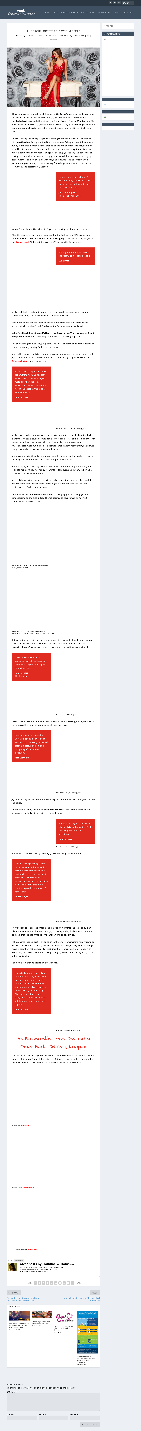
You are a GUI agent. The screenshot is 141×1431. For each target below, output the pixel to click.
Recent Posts (19, 1260)
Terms (116, 13)
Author (10, 1260)
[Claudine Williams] (12, 1270)
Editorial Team (87, 13)
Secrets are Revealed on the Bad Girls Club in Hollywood (63, 1328)
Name (10, 1414)
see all (73, 1264)
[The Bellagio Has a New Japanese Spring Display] (42, 1314)
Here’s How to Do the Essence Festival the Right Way (36, 1267)
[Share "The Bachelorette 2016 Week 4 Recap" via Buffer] (60, 1283)
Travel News (78, 35)
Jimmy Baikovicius (28, 1187)
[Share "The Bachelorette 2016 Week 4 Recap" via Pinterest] (52, 1283)
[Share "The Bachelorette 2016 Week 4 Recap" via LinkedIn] (56, 1283)
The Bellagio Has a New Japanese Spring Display (41, 1322)
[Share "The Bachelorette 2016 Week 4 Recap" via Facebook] (35, 1283)
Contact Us (127, 13)
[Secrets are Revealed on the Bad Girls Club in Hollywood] (64, 1317)
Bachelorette (65, 35)
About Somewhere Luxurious (65, 13)
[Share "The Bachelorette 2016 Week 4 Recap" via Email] (68, 1283)
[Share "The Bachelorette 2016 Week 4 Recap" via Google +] (43, 1283)
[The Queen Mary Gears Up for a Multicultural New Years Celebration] (19, 1316)
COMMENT (12, 1391)
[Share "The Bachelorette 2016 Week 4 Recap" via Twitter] (39, 1283)
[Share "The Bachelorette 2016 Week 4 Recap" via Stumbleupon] (64, 1283)
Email (42, 1414)
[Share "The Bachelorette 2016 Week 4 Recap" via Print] (72, 1283)
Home (47, 13)
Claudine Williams (34, 35)
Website (74, 1414)
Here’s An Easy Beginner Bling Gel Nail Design (34, 1270)
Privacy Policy (104, 13)
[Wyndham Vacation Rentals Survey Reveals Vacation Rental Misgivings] (87, 1332)
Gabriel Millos (26, 1125)
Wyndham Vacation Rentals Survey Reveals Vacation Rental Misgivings (86, 1359)
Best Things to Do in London (28, 1272)
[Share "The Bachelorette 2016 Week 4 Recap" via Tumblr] (48, 1283)
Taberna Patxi (19, 361)
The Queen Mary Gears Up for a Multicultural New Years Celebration (19, 1325)
